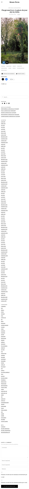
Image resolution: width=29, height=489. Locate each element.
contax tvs (19, 66)
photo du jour (11, 7)
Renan (18, 14)
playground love (17, 7)
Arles (2, 315)
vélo (2, 412)
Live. (2, 351)
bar (2, 319)
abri (2, 308)
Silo (1, 396)
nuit (2, 368)
